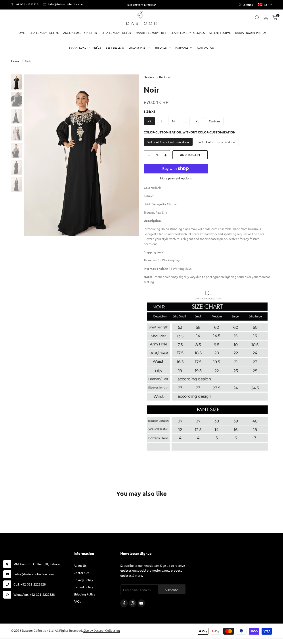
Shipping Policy (84, 594)
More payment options (176, 178)
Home (15, 61)
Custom (214, 121)
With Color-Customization (217, 142)
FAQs (77, 601)
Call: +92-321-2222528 (29, 584)
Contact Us (81, 572)
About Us (80, 565)
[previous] (32, 155)
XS (149, 121)
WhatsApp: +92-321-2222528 (34, 594)
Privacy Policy (83, 580)
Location (248, 4)
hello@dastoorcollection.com (65, 4)
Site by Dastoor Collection (101, 630)
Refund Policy (83, 587)
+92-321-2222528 (27, 4)
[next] (130, 155)
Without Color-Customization (168, 142)
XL (197, 121)
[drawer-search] (257, 17)
